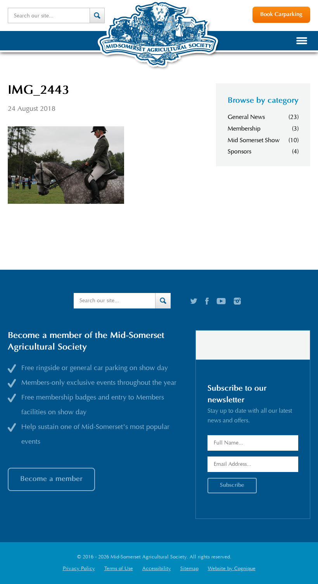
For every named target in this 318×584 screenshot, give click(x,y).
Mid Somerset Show (254, 140)
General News (246, 117)
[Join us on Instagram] (237, 301)
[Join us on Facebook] (207, 301)
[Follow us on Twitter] (193, 301)
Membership (244, 129)
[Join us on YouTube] (221, 301)
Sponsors (239, 151)
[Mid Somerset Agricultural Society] (159, 69)
